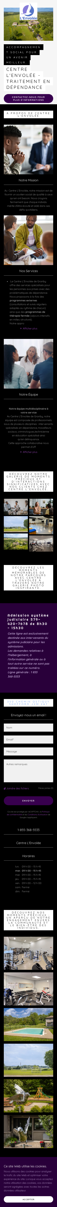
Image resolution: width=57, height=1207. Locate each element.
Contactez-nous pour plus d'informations (28, 98)
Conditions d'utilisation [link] (38, 814)
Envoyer (28, 800)
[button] (28, 328)
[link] (28, 4)
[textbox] (28, 728)
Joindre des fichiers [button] (17, 788)
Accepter (29, 1199)
